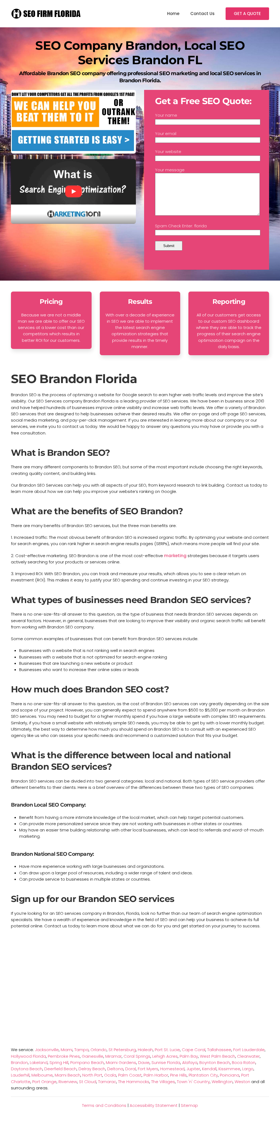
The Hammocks (133, 1081)
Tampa (81, 1049)
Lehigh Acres (165, 1056)
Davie (144, 1062)
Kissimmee (229, 1069)
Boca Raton (243, 1062)
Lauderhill (20, 1075)
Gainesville (92, 1056)
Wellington (222, 1081)
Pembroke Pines (64, 1056)
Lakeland (39, 1062)
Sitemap (189, 1105)
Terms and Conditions (104, 1105)
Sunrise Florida (165, 1062)
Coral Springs (137, 1056)
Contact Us (202, 13)
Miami (66, 1049)
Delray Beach (91, 1069)
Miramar (113, 1056)
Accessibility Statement (153, 1105)
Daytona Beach (26, 1069)
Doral (130, 1069)
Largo (247, 1069)
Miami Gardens (121, 1062)
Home (173, 13)
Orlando (99, 1049)
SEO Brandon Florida (74, 378)
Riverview (68, 1081)
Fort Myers (148, 1069)
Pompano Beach (87, 1062)
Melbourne (42, 1075)
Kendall (209, 1069)
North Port (92, 1075)
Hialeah (145, 1049)
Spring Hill (58, 1062)
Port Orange (44, 1081)
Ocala (110, 1075)
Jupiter (193, 1069)
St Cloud (87, 1081)
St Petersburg (122, 1049)
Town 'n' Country (193, 1081)
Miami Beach (67, 1075)
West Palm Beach (217, 1056)
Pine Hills (178, 1075)
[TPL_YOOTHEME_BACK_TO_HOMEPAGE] (46, 14)
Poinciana (229, 1075)
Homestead (172, 1069)
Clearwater (248, 1056)
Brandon (19, 1062)
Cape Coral (193, 1049)
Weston (242, 1081)
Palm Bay (189, 1056)
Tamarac (107, 1081)
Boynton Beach (214, 1062)
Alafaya (189, 1062)
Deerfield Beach (60, 1069)
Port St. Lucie (167, 1049)
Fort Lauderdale (249, 1049)
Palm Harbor (156, 1075)
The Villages (163, 1081)
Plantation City (203, 1075)
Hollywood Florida (28, 1056)
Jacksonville (47, 1049)
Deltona (115, 1069)
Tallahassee (219, 1049)
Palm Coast (130, 1075)
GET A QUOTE (247, 13)
